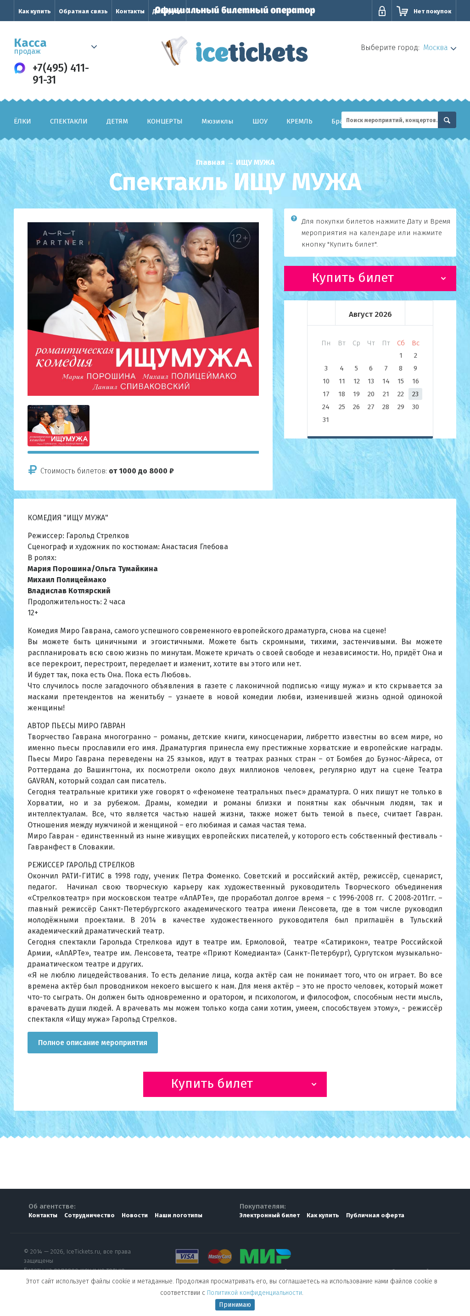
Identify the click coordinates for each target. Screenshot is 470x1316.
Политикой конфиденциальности (254, 1293)
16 (415, 381)
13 (371, 381)
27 (371, 407)
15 (400, 381)
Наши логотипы (178, 1215)
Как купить (34, 11)
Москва (435, 47)
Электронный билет (270, 1215)
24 (326, 407)
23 (415, 394)
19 (356, 394)
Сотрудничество (89, 1215)
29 (400, 407)
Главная (210, 162)
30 (415, 407)
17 (326, 394)
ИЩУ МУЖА (255, 162)
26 (356, 407)
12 (356, 381)
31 (326, 420)
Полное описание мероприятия (92, 1042)
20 (371, 394)
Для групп (167, 11)
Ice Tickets (235, 54)
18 (341, 394)
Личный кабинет (382, 11)
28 (385, 407)
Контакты (130, 11)
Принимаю (235, 1305)
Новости (135, 1215)
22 (400, 394)
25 (342, 407)
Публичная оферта (375, 1215)
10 (326, 381)
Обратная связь (83, 11)
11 (342, 381)
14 (386, 381)
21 (386, 394)
